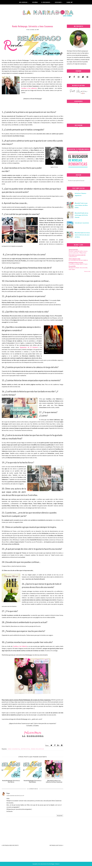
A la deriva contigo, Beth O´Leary (78, 264)
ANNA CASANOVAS (14, 749)
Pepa (8, 793)
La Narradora (40, 863)
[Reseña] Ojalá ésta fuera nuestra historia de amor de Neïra (82, 235)
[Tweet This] (51, 745)
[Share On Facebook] (54, 745)
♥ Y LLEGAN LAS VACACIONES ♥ (78, 260)
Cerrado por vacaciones (82, 223)
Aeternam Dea (73, 249)
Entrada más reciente (11, 845)
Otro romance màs (74, 259)
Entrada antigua (56, 845)
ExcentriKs (72, 266)
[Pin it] (61, 745)
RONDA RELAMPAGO (37, 749)
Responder (59, 815)
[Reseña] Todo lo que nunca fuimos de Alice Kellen (81, 205)
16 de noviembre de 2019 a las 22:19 (15, 795)
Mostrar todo (87, 271)
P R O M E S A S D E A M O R (77, 255)
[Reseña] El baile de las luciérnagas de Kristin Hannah (81, 215)
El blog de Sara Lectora (76, 262)
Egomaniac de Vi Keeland (29, 347)
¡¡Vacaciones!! (73, 256)
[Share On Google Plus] (58, 745)
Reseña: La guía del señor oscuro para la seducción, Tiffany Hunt (78, 252)
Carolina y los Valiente (20, 646)
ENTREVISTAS (25, 749)
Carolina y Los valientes (29, 88)
